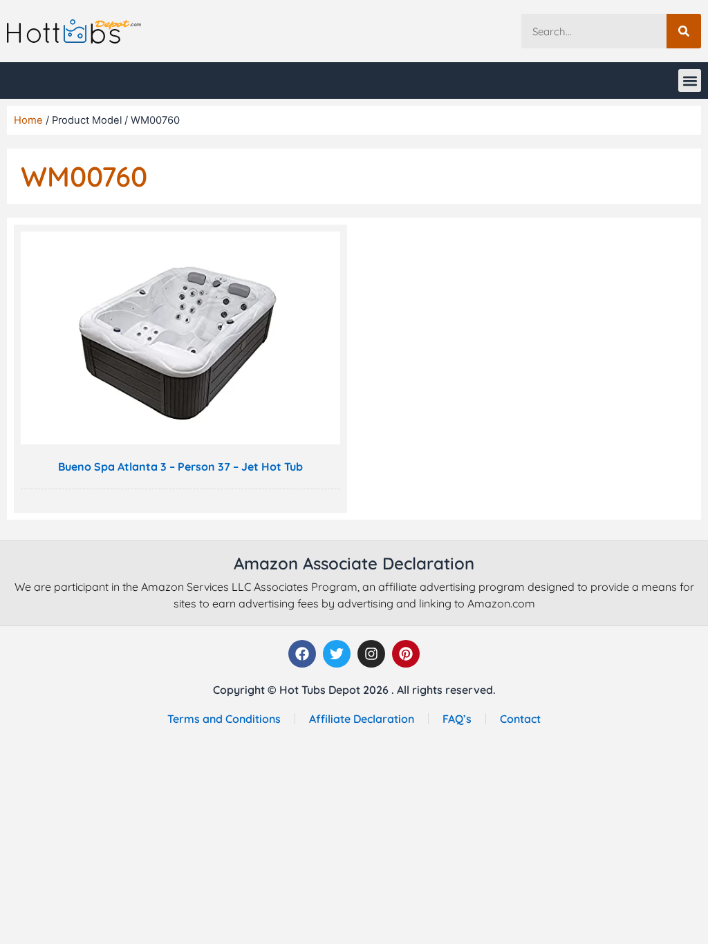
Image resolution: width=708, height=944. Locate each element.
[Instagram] (371, 654)
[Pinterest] (406, 654)
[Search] (684, 31)
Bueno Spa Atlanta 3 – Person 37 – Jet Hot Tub (180, 466)
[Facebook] (302, 654)
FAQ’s (457, 719)
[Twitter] (337, 654)
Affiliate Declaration (361, 719)
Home (28, 120)
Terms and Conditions (224, 719)
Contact (520, 719)
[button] (689, 80)
